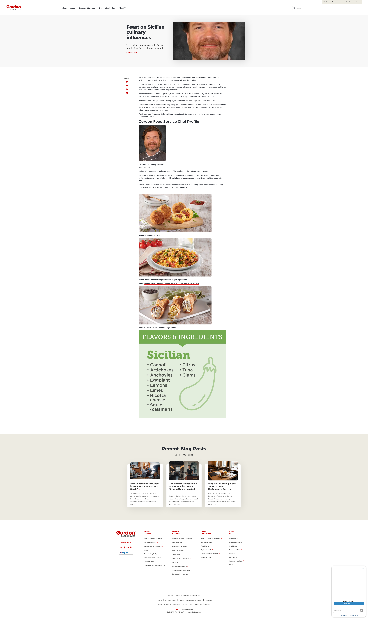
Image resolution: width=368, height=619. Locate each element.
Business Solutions (67, 8)
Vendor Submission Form (194, 600)
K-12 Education (149, 561)
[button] (127, 82)
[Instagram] (121, 548)
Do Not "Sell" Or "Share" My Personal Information (184, 612)
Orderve (175, 562)
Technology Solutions (179, 566)
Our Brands (176, 554)
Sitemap (207, 604)
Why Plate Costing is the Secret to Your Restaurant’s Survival (222, 486)
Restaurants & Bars (150, 542)
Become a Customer (337, 2)
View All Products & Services (182, 538)
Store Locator (349, 2)
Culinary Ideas (132, 52)
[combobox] (327, 8)
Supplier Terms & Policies (172, 604)
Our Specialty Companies (180, 558)
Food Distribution (178, 550)
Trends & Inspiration (107, 8)
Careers (358, 2)
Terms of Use (198, 604)
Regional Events (206, 550)
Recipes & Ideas (206, 557)
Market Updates (206, 542)
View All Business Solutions (153, 538)
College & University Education (154, 565)
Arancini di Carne (153, 235)
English (125, 553)
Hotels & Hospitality (150, 554)
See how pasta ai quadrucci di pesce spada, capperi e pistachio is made (171, 283)
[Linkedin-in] (131, 548)
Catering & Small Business (152, 558)
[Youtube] (128, 548)
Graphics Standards (236, 561)
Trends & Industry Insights (210, 553)
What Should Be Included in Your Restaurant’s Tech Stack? (144, 486)
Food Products (177, 542)
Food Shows (205, 546)
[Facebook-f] (124, 548)
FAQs (231, 565)
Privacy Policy (187, 604)
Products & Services (87, 8)
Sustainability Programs (180, 574)
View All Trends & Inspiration (210, 538)
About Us (122, 8)
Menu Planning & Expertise (181, 570)
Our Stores (233, 546)
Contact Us (233, 557)
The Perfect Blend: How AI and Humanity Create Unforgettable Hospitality (183, 486)
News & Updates (235, 550)
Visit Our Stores (126, 542)
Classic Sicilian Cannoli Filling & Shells (161, 328)
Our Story (232, 538)
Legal (160, 604)
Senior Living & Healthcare (153, 546)
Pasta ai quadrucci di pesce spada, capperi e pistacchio (166, 280)
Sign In (325, 2)
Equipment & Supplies (179, 546)
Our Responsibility (235, 542)
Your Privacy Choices (185, 609)
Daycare (146, 550)
